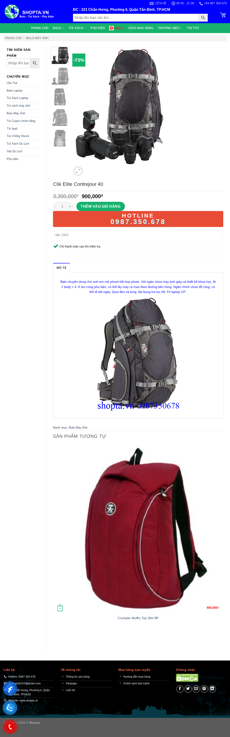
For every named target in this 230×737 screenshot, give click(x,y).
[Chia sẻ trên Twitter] (188, 689)
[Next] (88, 168)
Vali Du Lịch (14, 151)
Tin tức (193, 28)
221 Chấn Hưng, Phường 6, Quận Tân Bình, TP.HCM (125, 9)
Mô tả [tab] (61, 268)
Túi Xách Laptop (17, 98)
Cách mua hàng (140, 28)
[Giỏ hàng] (223, 14)
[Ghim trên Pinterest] (204, 689)
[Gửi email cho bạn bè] (196, 689)
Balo (57, 28)
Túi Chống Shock (18, 136)
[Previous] (55, 636)
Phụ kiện (97, 28)
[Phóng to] (78, 171)
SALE (119, 28)
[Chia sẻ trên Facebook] (180, 689)
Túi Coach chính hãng (21, 121)
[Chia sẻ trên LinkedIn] (212, 689)
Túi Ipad (12, 128)
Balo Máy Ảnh (37, 38)
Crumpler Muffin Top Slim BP (138, 618)
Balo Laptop (14, 90)
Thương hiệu (168, 28)
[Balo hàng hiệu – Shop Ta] (34, 11)
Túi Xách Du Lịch (18, 143)
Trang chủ (39, 28)
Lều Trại (12, 83)
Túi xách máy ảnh (18, 105)
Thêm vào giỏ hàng (100, 206)
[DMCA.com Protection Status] (187, 677)
